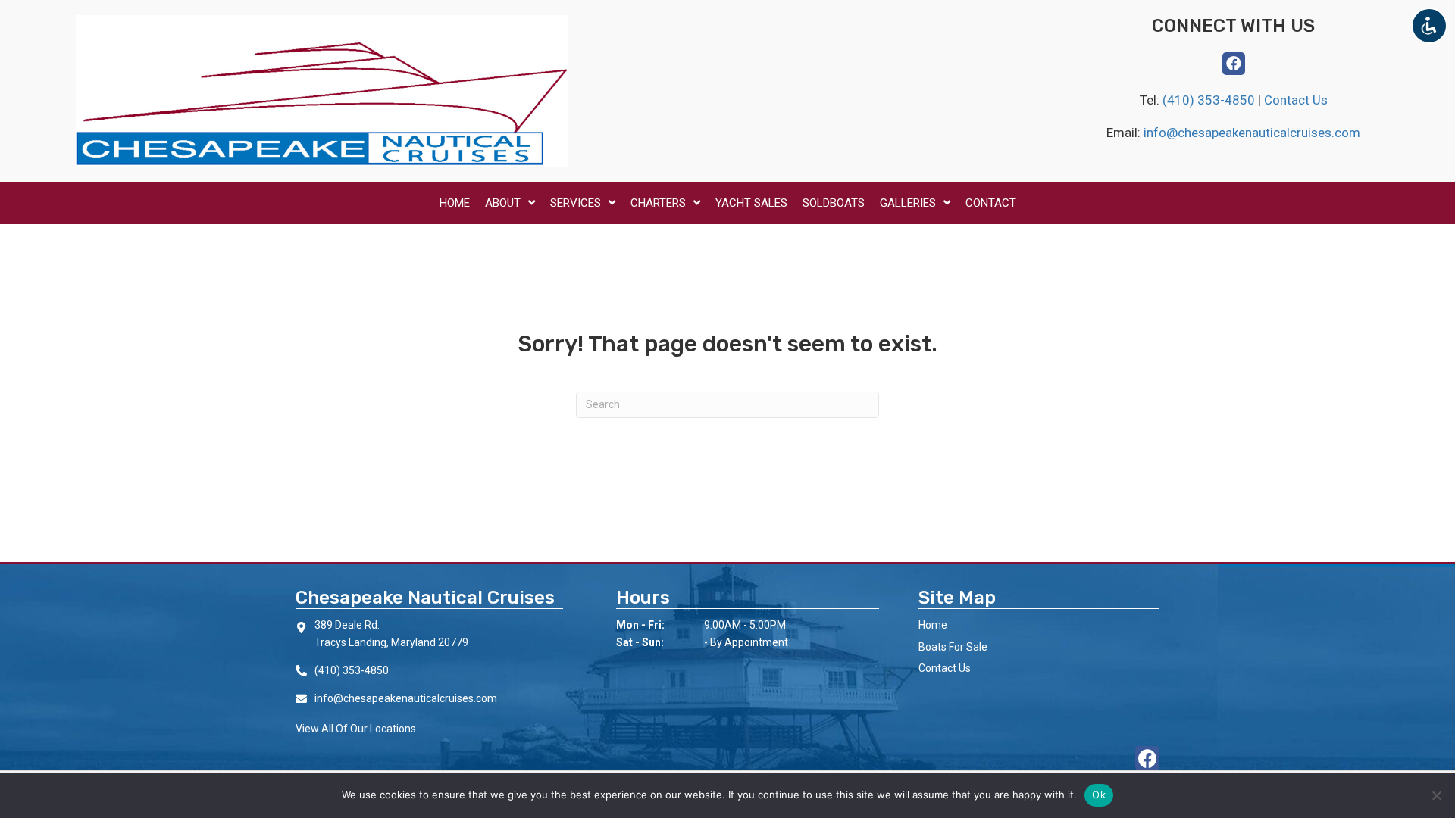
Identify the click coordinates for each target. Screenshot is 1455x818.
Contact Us (1296, 100)
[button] (1233, 63)
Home (932, 625)
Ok (1099, 794)
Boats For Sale (952, 647)
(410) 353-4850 (1210, 100)
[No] (1436, 795)
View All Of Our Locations (356, 729)
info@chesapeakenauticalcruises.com (1252, 132)
